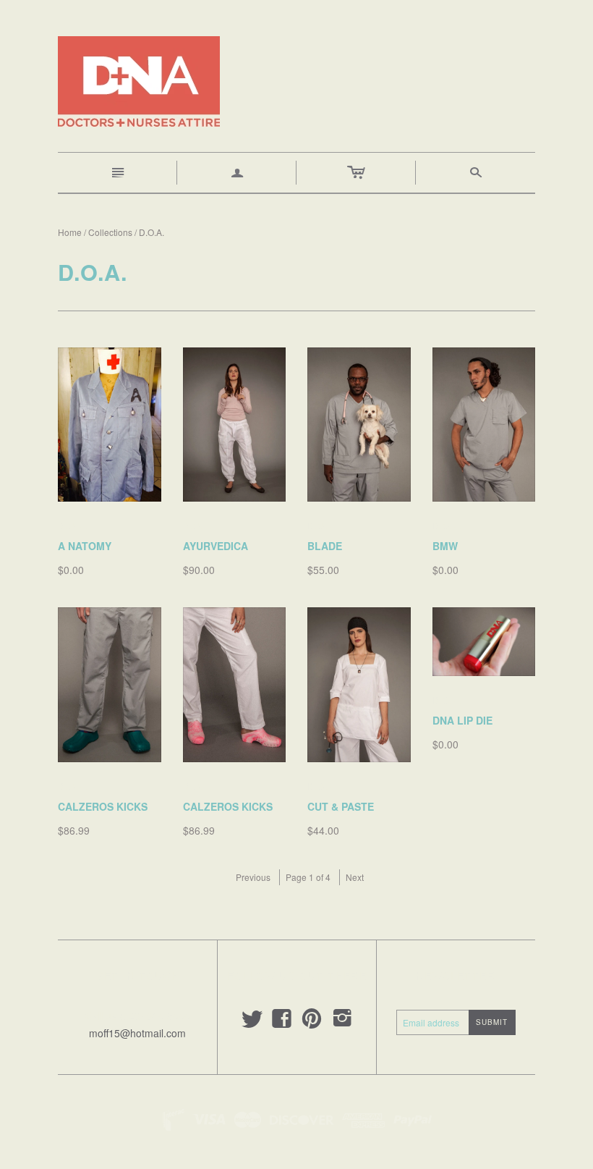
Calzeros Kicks (103, 806)
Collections (110, 232)
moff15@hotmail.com (137, 1033)
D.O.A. (73, 525)
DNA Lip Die (462, 720)
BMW (445, 546)
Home (70, 232)
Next (355, 877)
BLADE (324, 546)
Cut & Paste (340, 806)
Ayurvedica (215, 546)
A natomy (84, 546)
